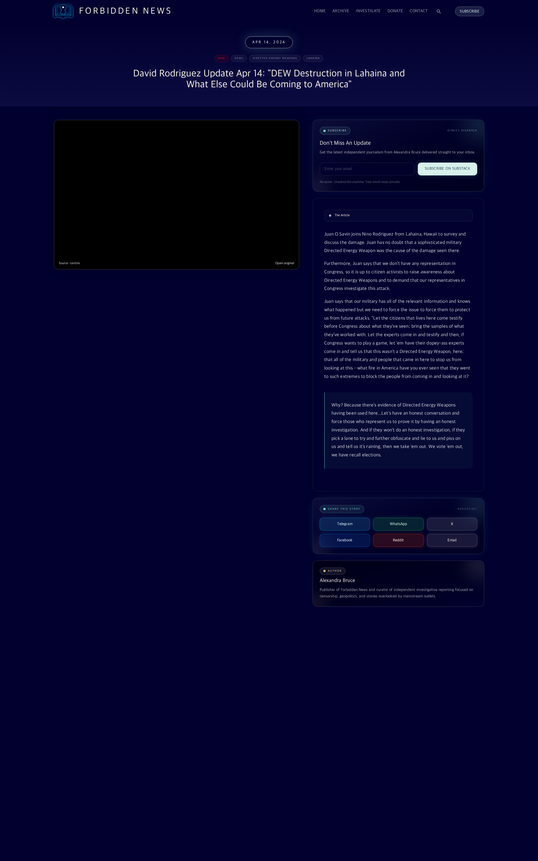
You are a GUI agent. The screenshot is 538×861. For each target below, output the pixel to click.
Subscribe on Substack (447, 168)
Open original (284, 263)
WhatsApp (398, 524)
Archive (340, 11)
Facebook (345, 540)
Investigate (368, 11)
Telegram (345, 524)
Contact (419, 11)
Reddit (398, 540)
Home (320, 11)
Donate (395, 11)
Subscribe (469, 11)
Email (451, 540)
